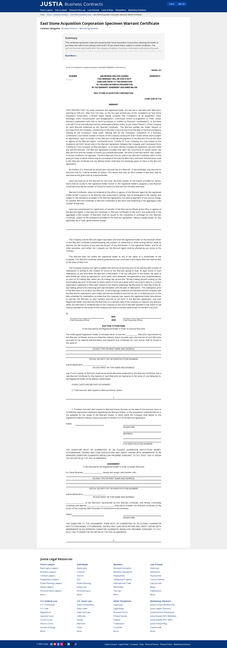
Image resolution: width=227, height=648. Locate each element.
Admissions (155, 572)
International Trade (122, 583)
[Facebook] (58, 644)
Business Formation (122, 568)
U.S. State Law (84, 601)
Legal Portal (123, 644)
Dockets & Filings (47, 627)
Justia (42, 15)
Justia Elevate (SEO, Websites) (163, 616)
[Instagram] (61, 644)
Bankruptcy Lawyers (49, 568)
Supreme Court (47, 616)
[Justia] (51, 4)
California (81, 616)
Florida (80, 620)
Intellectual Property (123, 579)
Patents (117, 620)
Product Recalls (120, 616)
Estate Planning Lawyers (51, 583)
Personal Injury (83, 591)
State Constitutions (85, 604)
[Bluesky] (68, 644)
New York (81, 623)
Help (142, 644)
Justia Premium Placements (162, 612)
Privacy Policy (166, 644)
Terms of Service (152, 644)
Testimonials (156, 627)
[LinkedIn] (51, 644)
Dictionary (154, 568)
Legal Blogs (119, 608)
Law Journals (156, 583)
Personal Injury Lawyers (51, 591)
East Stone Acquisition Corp (81, 15)
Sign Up (181, 4)
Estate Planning (84, 583)
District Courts (46, 623)
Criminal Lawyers (47, 575)
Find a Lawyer (46, 10)
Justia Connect (110, 644)
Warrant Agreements (88, 28)
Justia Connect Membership (162, 604)
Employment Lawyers (49, 579)
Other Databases (122, 601)
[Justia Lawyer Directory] (75, 644)
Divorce (80, 575)
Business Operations (123, 572)
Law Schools (93, 10)
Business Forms (121, 612)
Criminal (80, 572)
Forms (49, 15)
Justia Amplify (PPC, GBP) (161, 620)
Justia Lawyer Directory (160, 608)
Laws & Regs (107, 10)
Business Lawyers (48, 572)
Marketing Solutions (137, 10)
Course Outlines (157, 579)
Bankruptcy (82, 568)
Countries (118, 627)
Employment (119, 575)
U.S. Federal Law (48, 601)
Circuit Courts (46, 620)
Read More (70, 55)
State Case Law (83, 612)
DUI (78, 579)
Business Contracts (61, 15)
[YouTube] (54, 644)
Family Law (81, 587)
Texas (79, 627)
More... (43, 594)
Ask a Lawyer (61, 10)
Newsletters (121, 10)
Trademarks (119, 623)
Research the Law (77, 10)
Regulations (45, 612)
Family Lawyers (47, 587)
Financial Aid (155, 575)
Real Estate (118, 587)
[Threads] (65, 644)
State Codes (82, 608)
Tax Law (117, 591)
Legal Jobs (118, 604)
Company (134, 644)
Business (118, 564)
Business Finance (69, 28)
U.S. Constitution (47, 604)
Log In (171, 4)
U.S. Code (44, 608)
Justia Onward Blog (158, 623)
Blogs (152, 587)
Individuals (82, 564)
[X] (72, 644)
